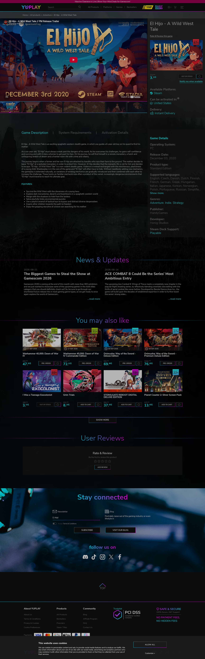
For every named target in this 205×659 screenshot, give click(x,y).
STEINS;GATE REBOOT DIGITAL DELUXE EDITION (120, 396)
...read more (93, 298)
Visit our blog (120, 530)
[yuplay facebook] (119, 557)
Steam (158, 93)
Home (25, 15)
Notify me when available (191, 81)
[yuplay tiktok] (94, 557)
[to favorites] (199, 76)
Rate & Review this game (161, 36)
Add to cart (86, 405)
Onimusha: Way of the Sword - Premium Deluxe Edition (160, 354)
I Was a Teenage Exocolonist (37, 394)
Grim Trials (69, 394)
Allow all (150, 644)
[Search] (79, 7)
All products (35, 15)
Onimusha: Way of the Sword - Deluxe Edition (120, 354)
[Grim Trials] (82, 381)
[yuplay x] (111, 557)
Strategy (178, 203)
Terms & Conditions (69, 524)
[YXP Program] (147, 7)
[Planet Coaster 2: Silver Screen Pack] (163, 381)
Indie (168, 203)
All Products (62, 614)
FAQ (85, 623)
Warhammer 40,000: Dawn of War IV (40, 354)
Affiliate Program (90, 619)
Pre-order (46, 363)
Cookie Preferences (32, 627)
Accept (67, 524)
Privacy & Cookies (31, 623)
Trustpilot (117, 608)
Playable (155, 233)
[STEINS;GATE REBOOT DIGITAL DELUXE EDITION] (123, 381)
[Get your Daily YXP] (159, 7)
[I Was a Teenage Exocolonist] (42, 381)
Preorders (61, 623)
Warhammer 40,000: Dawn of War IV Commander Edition (81, 354)
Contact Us (87, 627)
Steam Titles (62, 627)
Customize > (150, 653)
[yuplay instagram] (102, 557)
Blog (85, 614)
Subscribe (87, 530)
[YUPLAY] (31, 7)
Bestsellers (61, 619)
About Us (28, 614)
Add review (102, 467)
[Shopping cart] (175, 7)
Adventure (47, 15)
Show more (157, 193)
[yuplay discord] (85, 557)
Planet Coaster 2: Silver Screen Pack (163, 394)
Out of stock (187, 76)
